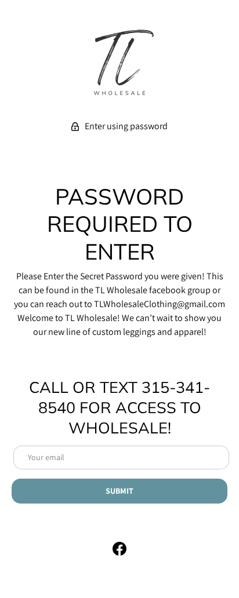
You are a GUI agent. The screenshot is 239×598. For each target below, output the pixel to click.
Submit (119, 491)
